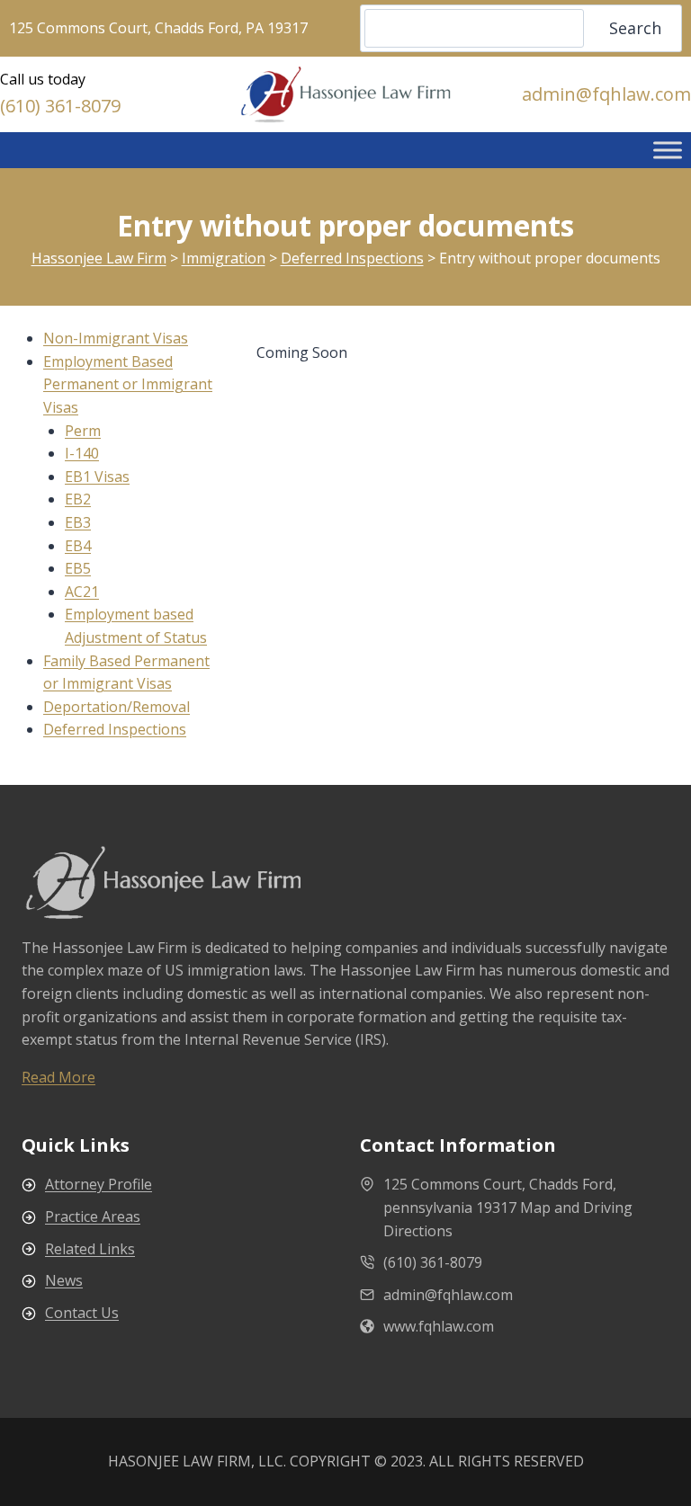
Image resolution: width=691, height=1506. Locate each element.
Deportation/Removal (116, 707)
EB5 (78, 568)
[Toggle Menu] (667, 149)
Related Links (90, 1249)
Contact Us (82, 1313)
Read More (58, 1077)
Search (635, 28)
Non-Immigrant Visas (115, 338)
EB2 (78, 499)
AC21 (82, 592)
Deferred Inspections (114, 729)
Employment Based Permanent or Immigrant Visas (127, 384)
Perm (83, 431)
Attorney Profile (98, 1184)
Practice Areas (92, 1216)
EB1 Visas (97, 476)
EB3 (78, 522)
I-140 (82, 453)
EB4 (78, 546)
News (64, 1280)
